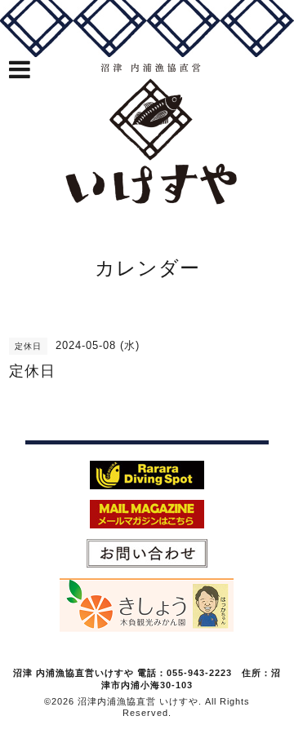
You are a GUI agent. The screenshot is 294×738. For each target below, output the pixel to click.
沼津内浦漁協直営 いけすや (138, 701)
